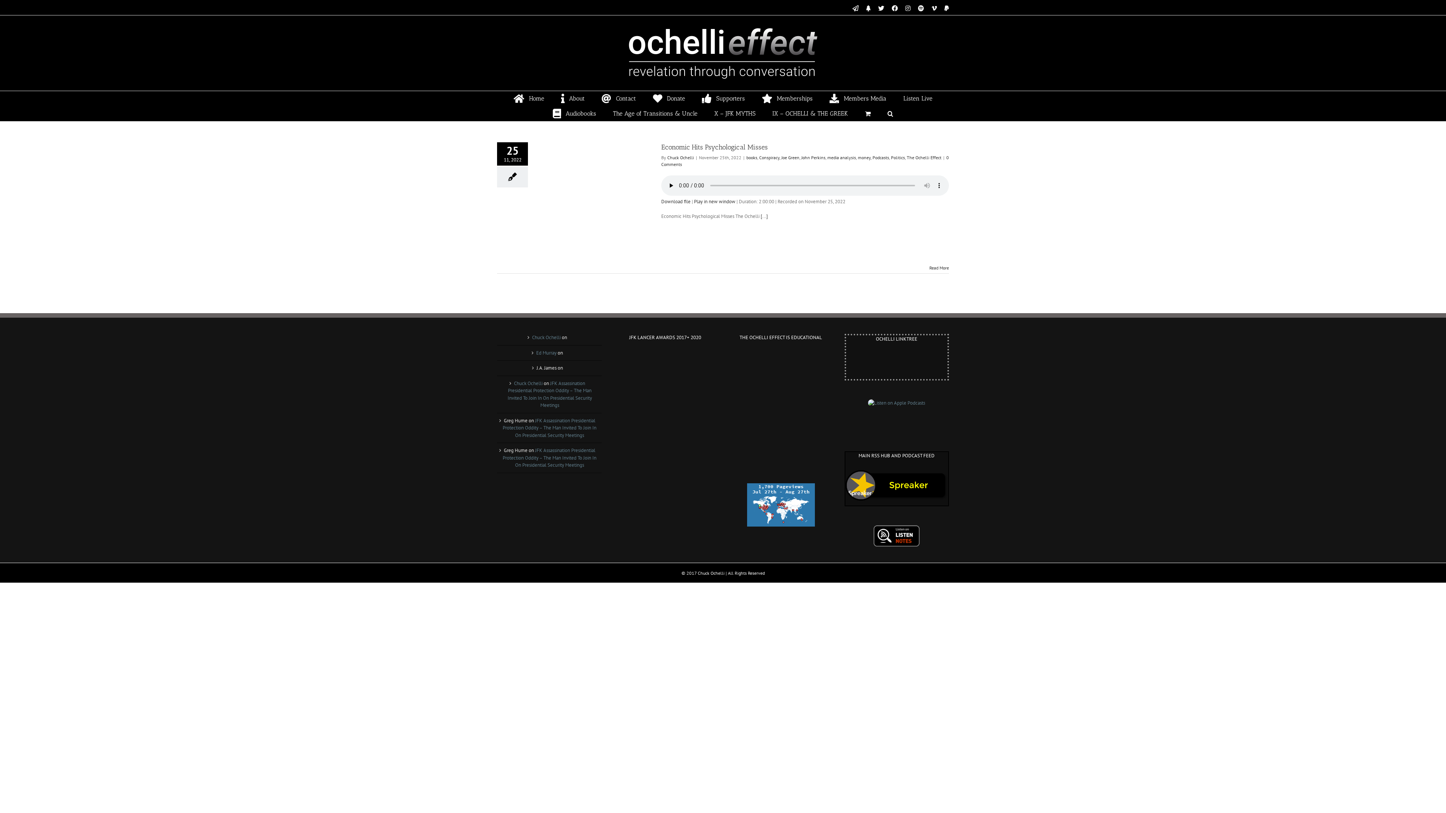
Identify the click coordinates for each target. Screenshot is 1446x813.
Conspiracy (769, 157)
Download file (676, 201)
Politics (898, 157)
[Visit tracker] (781, 487)
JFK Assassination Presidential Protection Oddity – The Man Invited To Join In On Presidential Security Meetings (549, 427)
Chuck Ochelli (680, 157)
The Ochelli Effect (924, 157)
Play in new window (714, 201)
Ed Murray (546, 353)
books (751, 157)
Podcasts (880, 157)
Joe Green (790, 157)
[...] (764, 216)
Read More (939, 268)
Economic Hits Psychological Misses (714, 147)
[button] (890, 113)
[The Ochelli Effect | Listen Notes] (896, 528)
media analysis (841, 157)
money (864, 157)
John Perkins (813, 157)
